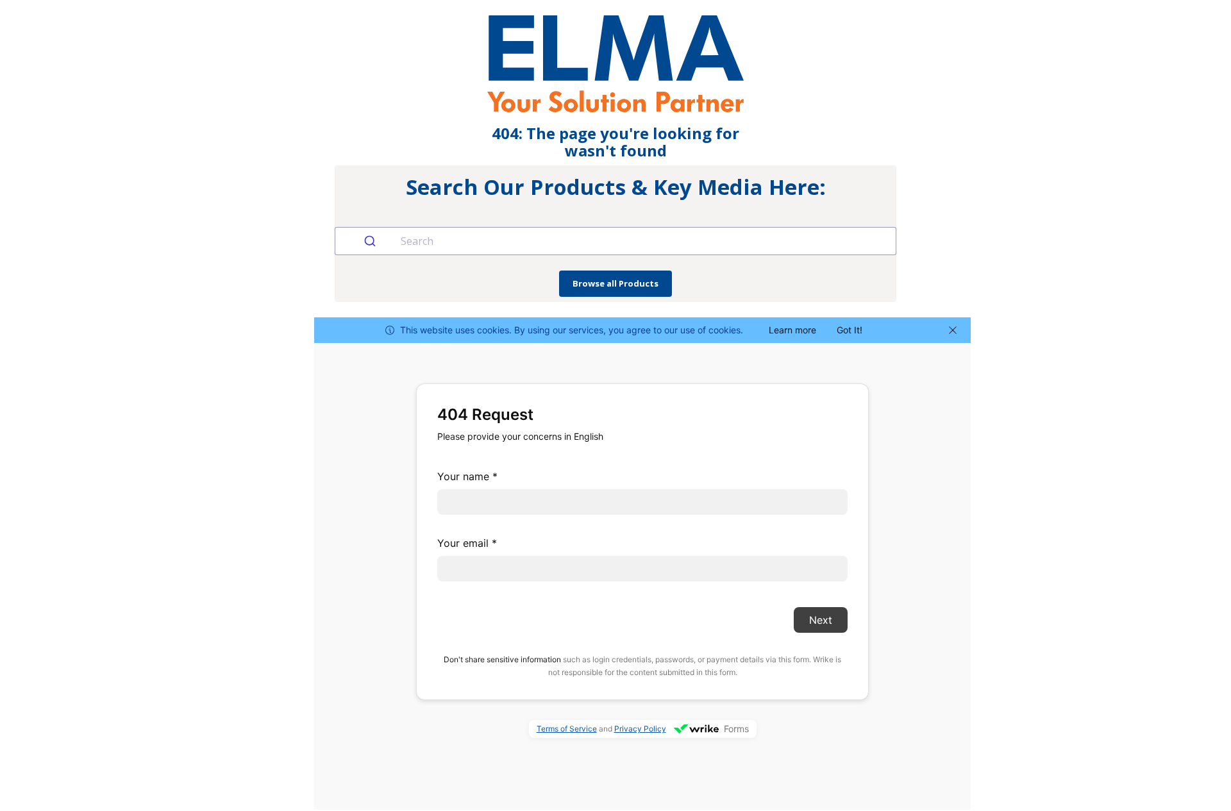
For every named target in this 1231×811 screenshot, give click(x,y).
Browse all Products (615, 283)
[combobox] (615, 241)
